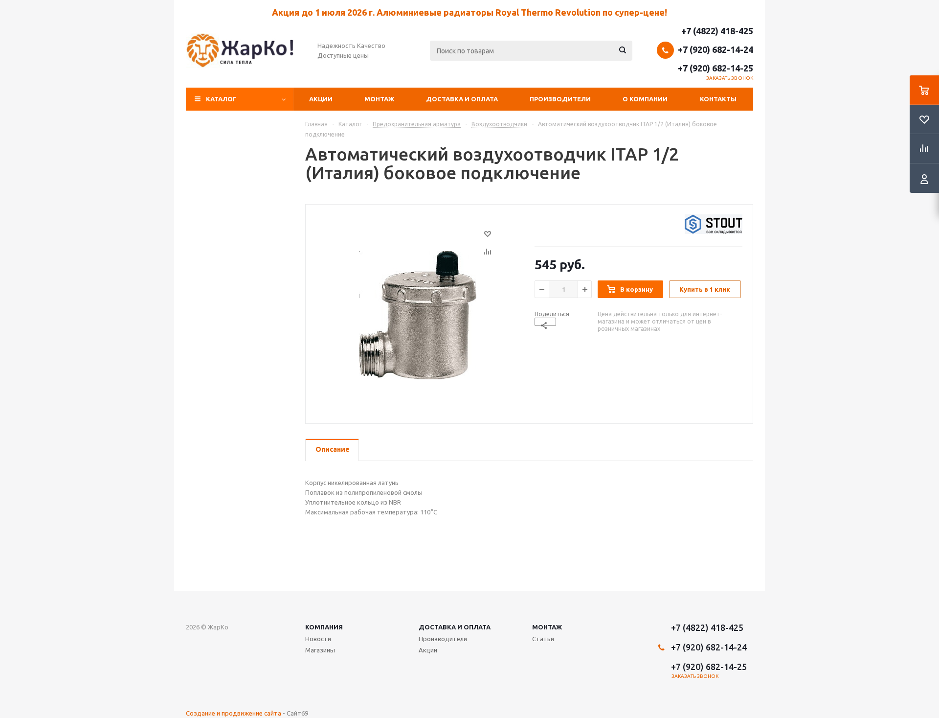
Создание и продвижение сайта (233, 713)
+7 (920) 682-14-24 (715, 49)
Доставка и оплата (462, 98)
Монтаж (379, 98)
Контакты (718, 98)
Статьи (543, 638)
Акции (321, 98)
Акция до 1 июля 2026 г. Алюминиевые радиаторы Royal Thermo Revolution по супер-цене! (469, 12)
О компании (645, 98)
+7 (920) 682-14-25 (715, 68)
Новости (318, 638)
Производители (560, 98)
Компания (324, 627)
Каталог (221, 98)
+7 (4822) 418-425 (717, 30)
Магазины (320, 650)
